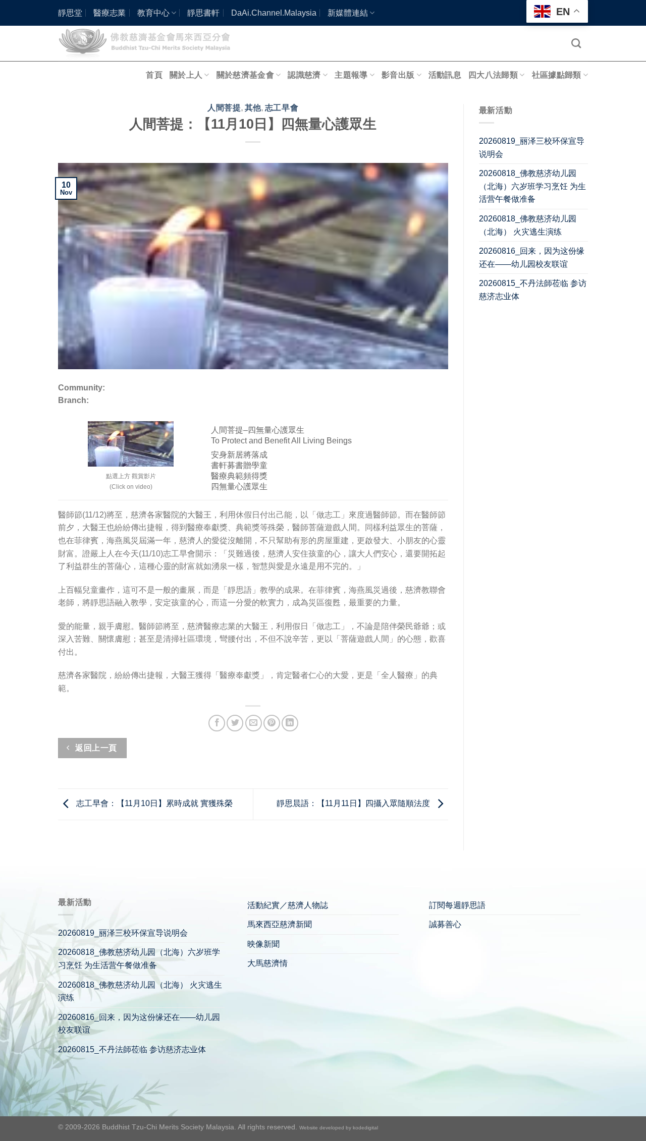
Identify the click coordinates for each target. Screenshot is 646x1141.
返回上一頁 (95, 748)
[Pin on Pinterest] (271, 723)
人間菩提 (224, 107)
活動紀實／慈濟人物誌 (287, 905)
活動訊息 (444, 75)
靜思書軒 (203, 13)
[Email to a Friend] (253, 723)
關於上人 (186, 75)
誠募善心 (445, 924)
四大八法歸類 (493, 75)
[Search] (576, 43)
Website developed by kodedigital (338, 1127)
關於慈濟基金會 (245, 75)
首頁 (154, 75)
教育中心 (153, 13)
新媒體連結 (348, 13)
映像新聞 (263, 944)
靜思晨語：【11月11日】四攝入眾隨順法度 (354, 803)
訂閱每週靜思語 (457, 905)
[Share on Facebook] (216, 723)
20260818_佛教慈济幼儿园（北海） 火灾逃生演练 (527, 225)
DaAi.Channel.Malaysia (273, 13)
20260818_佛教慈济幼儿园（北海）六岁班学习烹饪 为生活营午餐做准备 (532, 186)
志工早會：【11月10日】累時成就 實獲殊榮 (153, 803)
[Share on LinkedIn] (290, 723)
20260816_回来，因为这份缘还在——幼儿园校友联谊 (531, 257)
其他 (253, 107)
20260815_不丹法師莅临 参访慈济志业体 (532, 290)
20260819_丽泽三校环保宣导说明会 (531, 147)
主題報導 (351, 75)
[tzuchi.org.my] (149, 43)
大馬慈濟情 (267, 963)
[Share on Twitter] (235, 723)
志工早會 (281, 107)
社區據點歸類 (556, 75)
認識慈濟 (304, 75)
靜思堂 (70, 13)
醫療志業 (109, 13)
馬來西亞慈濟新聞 (279, 924)
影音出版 (398, 75)
